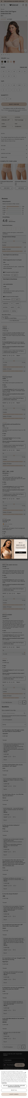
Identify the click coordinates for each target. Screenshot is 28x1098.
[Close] (25, 1072)
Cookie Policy (4, 1082)
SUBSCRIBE (20, 552)
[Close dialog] (26, 540)
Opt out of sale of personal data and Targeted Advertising (14, 1086)
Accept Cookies (14, 1094)
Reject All (14, 1090)
